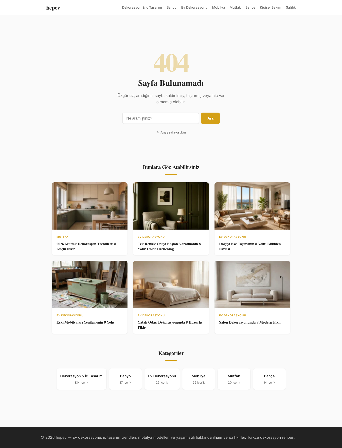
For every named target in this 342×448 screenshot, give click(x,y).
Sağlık (291, 7)
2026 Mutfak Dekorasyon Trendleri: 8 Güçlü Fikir (86, 246)
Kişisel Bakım (270, 7)
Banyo (172, 7)
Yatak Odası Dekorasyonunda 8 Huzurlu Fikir (170, 324)
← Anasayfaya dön (171, 132)
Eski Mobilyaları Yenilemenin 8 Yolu (85, 322)
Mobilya (218, 7)
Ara (210, 118)
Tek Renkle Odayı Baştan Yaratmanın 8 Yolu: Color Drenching (169, 246)
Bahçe (250, 7)
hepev (53, 7)
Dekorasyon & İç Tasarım (142, 7)
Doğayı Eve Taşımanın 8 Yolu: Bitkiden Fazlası (250, 246)
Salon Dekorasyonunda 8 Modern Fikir (250, 322)
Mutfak (235, 7)
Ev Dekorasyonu (194, 7)
